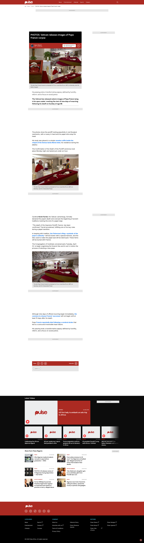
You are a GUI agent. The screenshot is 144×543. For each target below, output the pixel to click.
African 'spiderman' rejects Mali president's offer (52, 442)
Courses (39, 528)
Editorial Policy (74, 522)
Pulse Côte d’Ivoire (93, 529)
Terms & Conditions (57, 528)
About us (54, 522)
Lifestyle (76, 2)
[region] (72, 436)
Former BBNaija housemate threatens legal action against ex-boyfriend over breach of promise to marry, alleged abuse (44, 484)
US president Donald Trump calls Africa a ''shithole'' (90, 442)
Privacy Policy (56, 531)
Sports (82, 2)
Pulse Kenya (93, 525)
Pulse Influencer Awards (74, 526)
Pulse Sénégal (111, 522)
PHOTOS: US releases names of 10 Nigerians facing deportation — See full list (43, 472)
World (32, 6)
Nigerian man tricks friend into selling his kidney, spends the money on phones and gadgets (76, 483)
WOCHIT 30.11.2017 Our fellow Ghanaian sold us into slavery (110, 443)
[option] (33, 436)
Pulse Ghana (93, 522)
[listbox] (72, 436)
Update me (37, 368)
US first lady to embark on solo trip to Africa (73, 413)
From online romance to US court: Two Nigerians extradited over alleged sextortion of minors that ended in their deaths (76, 460)
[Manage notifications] (141, 540)
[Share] (78, 45)
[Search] (117, 2)
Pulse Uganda (111, 525)
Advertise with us (57, 525)
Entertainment (68, 2)
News (60, 2)
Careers (88, 2)
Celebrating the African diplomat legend (32, 442)
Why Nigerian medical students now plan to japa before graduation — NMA (43, 459)
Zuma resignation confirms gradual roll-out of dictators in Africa (71, 443)
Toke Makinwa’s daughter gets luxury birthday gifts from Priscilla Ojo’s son (76, 472)
